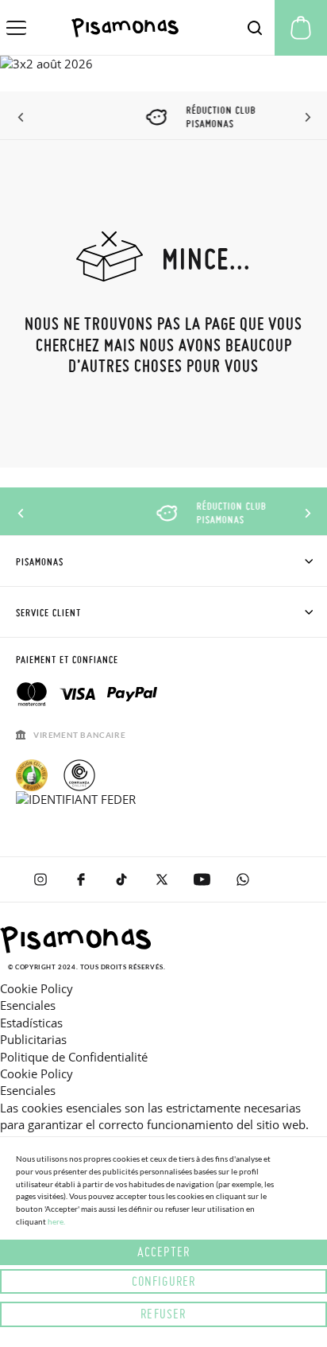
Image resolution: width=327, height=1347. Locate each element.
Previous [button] (22, 118)
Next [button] (305, 118)
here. (56, 1221)
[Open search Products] (255, 28)
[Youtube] (202, 879)
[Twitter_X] (161, 879)
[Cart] (301, 28)
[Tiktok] (121, 879)
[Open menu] (16, 28)
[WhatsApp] (242, 879)
